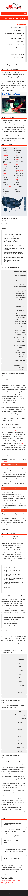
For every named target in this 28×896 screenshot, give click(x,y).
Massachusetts (7, 186)
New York (18, 159)
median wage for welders (16, 430)
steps (5, 461)
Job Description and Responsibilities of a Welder (14, 34)
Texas (17, 179)
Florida (5, 164)
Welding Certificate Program (9, 883)
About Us (11, 893)
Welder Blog (4, 885)
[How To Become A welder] (14, 6)
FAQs (23, 60)
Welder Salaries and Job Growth (16, 45)
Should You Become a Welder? (17, 57)
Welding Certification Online (17, 27)
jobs (22, 443)
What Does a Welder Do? (18, 30)
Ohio (16, 164)
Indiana (5, 173)
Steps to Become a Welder (17, 48)
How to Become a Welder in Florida (10, 880)
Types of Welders (20, 41)
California (5, 155)
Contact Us (16, 893)
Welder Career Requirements (17, 38)
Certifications (21, 51)
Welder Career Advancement (17, 54)
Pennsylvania (19, 170)
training (11, 529)
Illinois (5, 172)
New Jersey (18, 155)
